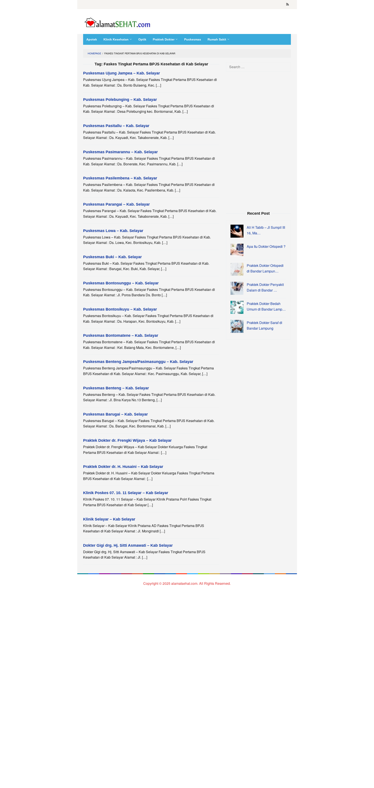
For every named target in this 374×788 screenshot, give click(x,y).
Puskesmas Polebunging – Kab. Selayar (120, 99)
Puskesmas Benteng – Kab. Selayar (116, 388)
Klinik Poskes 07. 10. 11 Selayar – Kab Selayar (125, 493)
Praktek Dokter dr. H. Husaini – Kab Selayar (123, 466)
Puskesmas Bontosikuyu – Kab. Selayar (120, 309)
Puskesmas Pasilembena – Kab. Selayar (120, 178)
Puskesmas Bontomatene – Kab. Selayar (120, 335)
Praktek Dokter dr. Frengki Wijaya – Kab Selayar (127, 440)
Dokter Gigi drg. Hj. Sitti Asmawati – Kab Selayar (128, 545)
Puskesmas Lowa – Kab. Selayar (113, 231)
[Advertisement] (258, 141)
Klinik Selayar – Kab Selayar (109, 519)
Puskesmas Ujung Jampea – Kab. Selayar (121, 73)
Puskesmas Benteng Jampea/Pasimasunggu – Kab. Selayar (138, 361)
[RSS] (287, 4)
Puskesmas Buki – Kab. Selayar (112, 257)
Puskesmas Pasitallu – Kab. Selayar (116, 126)
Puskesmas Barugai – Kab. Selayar (115, 414)
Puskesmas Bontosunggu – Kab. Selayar (121, 283)
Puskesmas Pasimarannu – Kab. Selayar (120, 152)
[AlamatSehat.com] (117, 21)
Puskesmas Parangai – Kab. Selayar (116, 204)
